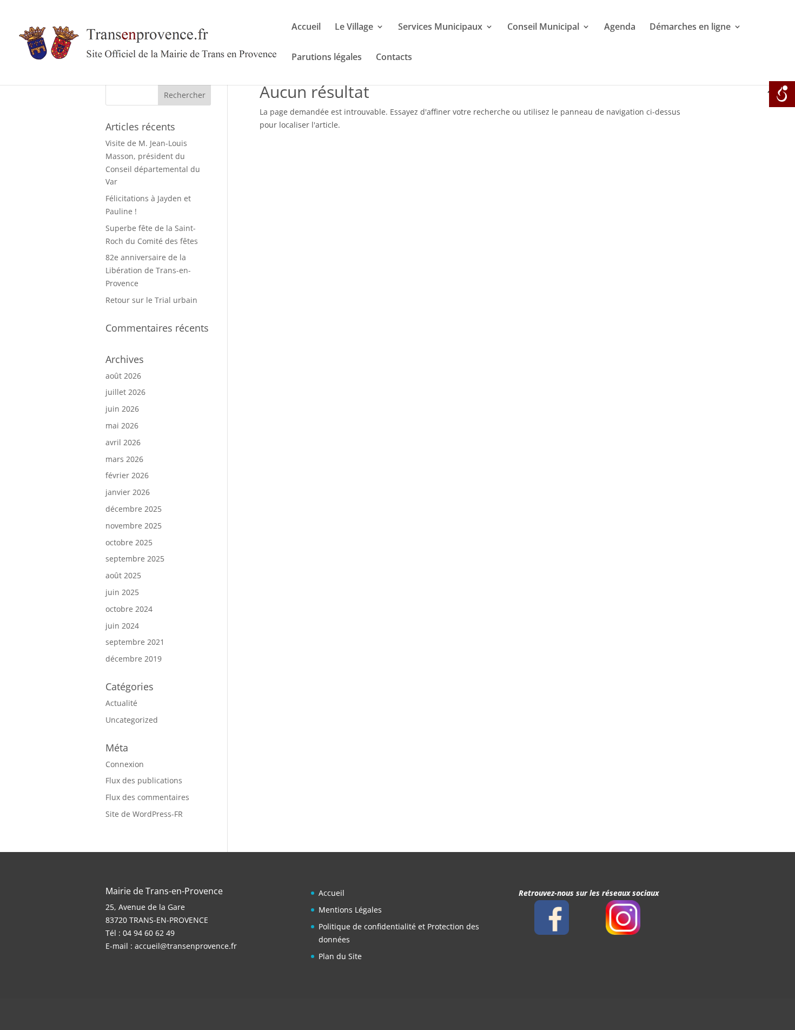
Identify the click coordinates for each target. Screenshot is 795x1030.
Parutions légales (327, 58)
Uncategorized (131, 720)
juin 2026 (122, 409)
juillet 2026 (125, 392)
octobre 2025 (129, 542)
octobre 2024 (129, 609)
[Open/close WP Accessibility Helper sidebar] (782, 94)
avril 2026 (123, 442)
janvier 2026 (127, 492)
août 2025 (123, 575)
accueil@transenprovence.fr (186, 946)
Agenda (619, 27)
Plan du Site (340, 956)
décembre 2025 (133, 509)
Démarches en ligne (690, 27)
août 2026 (123, 376)
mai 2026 (121, 425)
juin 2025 (122, 592)
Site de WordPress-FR (144, 814)
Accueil (306, 27)
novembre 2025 (133, 525)
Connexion (124, 764)
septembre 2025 (134, 558)
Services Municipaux (440, 27)
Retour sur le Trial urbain (151, 300)
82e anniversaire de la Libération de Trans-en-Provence (148, 270)
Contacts (394, 58)
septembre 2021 (134, 642)
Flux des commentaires (147, 797)
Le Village (354, 27)
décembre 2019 (133, 658)
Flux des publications (143, 780)
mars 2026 (124, 459)
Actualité (121, 703)
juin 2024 (122, 625)
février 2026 (127, 475)
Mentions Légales (350, 909)
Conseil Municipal (543, 27)
